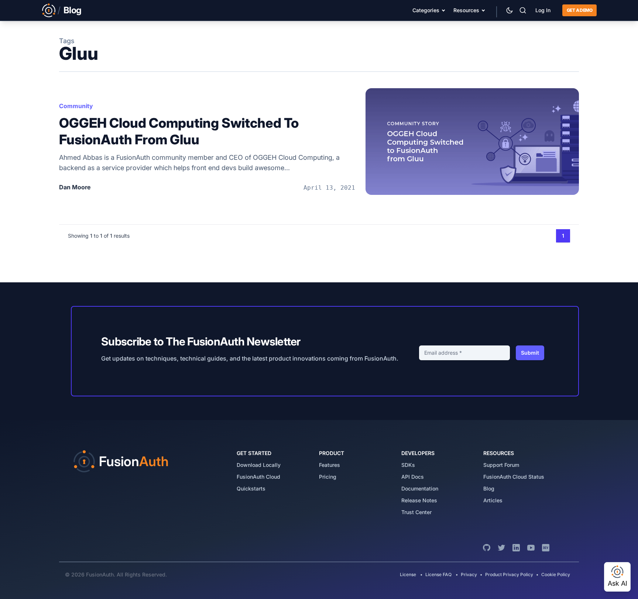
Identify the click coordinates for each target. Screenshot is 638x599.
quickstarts (251, 488)
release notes (419, 500)
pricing (327, 477)
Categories (425, 10)
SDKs (408, 465)
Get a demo (579, 10)
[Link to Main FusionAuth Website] (48, 10)
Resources (466, 10)
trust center (416, 512)
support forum (501, 465)
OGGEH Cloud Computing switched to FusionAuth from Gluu (179, 131)
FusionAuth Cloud (258, 477)
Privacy (469, 574)
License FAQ (438, 574)
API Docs (412, 477)
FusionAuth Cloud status (513, 477)
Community (76, 106)
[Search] (523, 10)
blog (488, 488)
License (408, 574)
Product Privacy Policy (509, 574)
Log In (542, 10)
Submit (530, 353)
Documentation (419, 488)
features (329, 465)
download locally (259, 465)
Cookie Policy (555, 574)
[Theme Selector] (509, 10)
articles (492, 500)
